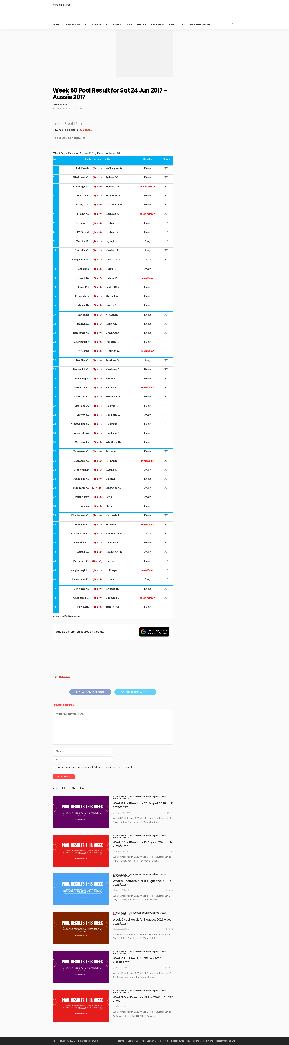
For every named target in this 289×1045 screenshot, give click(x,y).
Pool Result (113, 24)
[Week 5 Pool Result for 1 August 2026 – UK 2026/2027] (81, 928)
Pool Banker (93, 24)
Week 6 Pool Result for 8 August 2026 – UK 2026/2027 (142, 883)
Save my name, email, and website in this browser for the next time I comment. (94, 767)
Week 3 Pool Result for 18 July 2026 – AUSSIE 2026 (143, 999)
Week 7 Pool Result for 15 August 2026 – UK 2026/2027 (142, 844)
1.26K (170, 851)
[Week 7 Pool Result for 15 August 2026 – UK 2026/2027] (81, 851)
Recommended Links (202, 24)
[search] (232, 24)
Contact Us (72, 24)
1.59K (170, 929)
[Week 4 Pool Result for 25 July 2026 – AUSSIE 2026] (81, 967)
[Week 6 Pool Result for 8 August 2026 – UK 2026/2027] (81, 889)
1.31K (170, 1006)
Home (56, 24)
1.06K (170, 967)
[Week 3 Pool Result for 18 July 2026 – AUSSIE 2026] (81, 1006)
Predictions (177, 24)
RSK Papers (157, 24)
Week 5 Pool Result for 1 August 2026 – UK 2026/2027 (142, 921)
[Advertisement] (144, 53)
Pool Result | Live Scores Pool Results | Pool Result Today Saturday (140, 797)
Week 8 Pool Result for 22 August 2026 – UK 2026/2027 (143, 805)
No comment (61, 104)
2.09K (170, 890)
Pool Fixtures (135, 24)
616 (171, 812)
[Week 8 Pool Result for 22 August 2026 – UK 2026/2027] (81, 812)
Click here (86, 129)
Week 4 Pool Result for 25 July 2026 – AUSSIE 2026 (138, 960)
